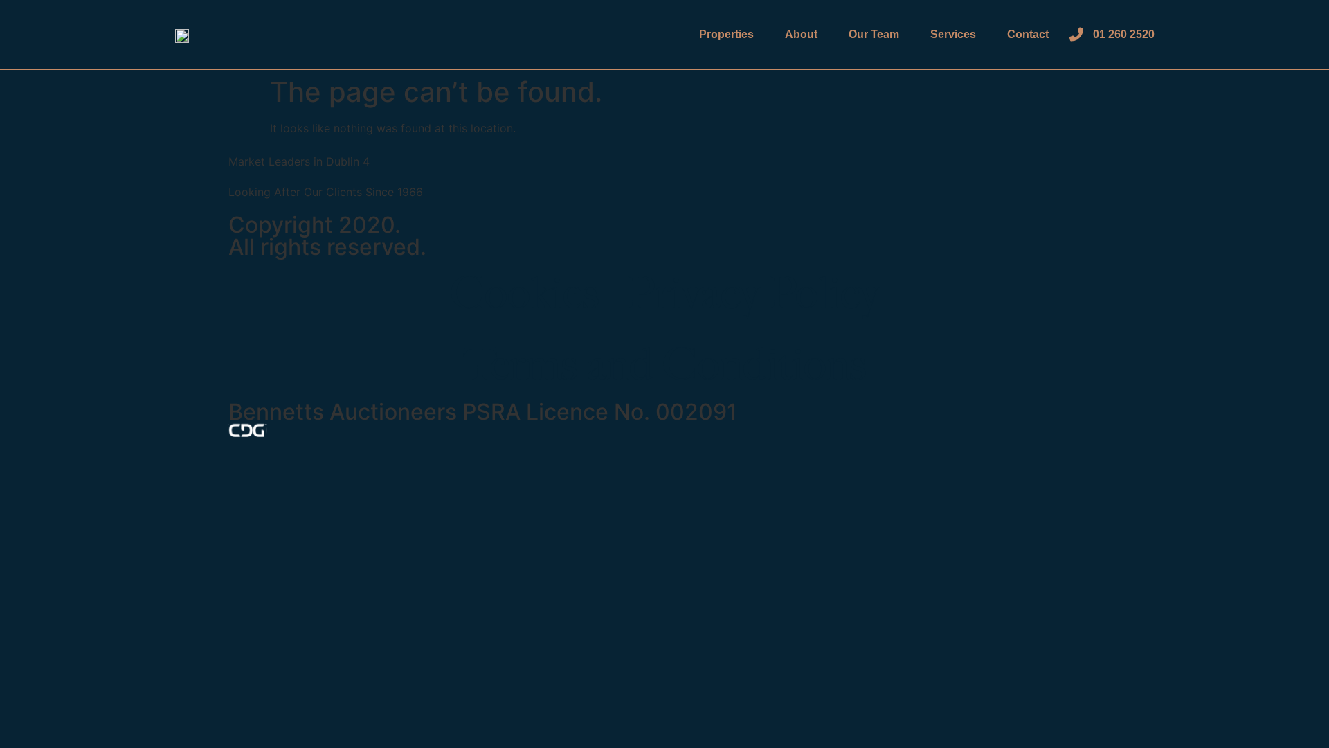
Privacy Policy (752, 293)
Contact (1028, 34)
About (801, 34)
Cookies (524, 293)
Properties (726, 34)
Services (953, 34)
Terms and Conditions (665, 364)
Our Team (874, 34)
